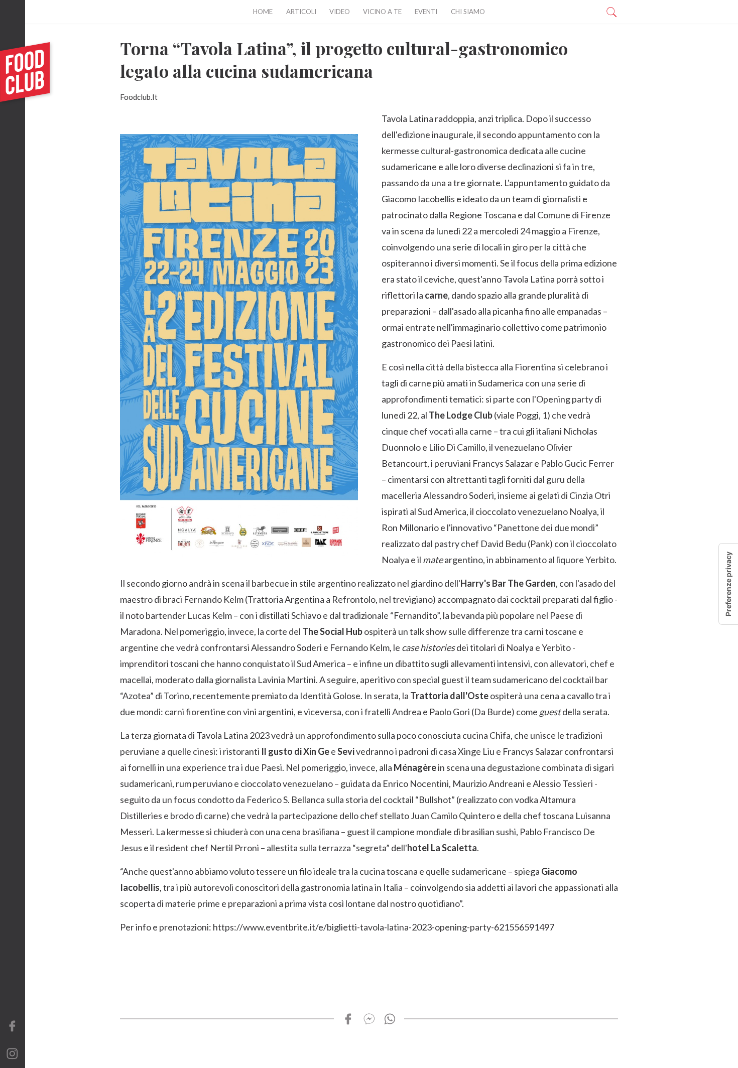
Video (339, 12)
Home (263, 12)
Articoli (301, 12)
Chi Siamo (468, 12)
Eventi (426, 12)
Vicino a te (382, 12)
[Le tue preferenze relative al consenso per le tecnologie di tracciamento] (728, 584)
